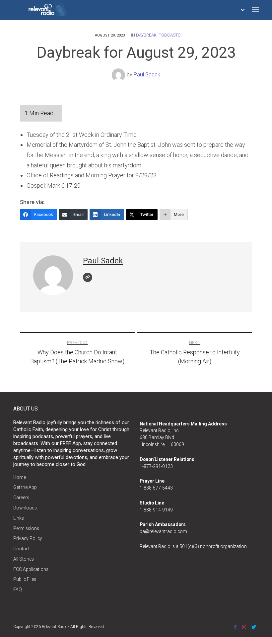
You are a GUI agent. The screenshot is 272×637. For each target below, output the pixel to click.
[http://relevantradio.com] (87, 277)
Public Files (24, 579)
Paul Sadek (147, 74)
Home (19, 477)
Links (18, 518)
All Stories (23, 559)
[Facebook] (235, 627)
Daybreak (146, 35)
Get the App (25, 487)
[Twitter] (254, 627)
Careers (21, 497)
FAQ (17, 589)
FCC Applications (30, 569)
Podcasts (169, 35)
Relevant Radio (54, 626)
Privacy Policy (27, 538)
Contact (21, 548)
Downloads (25, 507)
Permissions (26, 528)
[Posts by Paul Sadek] (119, 74)
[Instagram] (244, 627)
